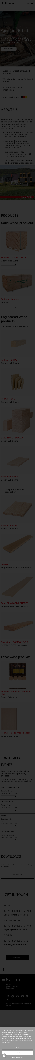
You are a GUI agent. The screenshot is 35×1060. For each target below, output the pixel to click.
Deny (18, 1047)
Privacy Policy (19, 1057)
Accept (17, 1053)
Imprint (13, 1057)
